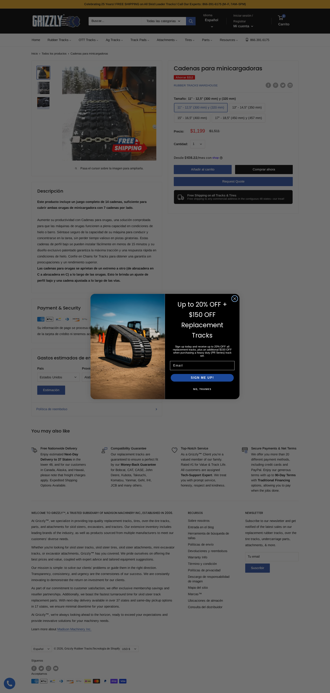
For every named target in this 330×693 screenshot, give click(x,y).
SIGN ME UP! (202, 377)
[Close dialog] (235, 298)
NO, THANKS (202, 389)
